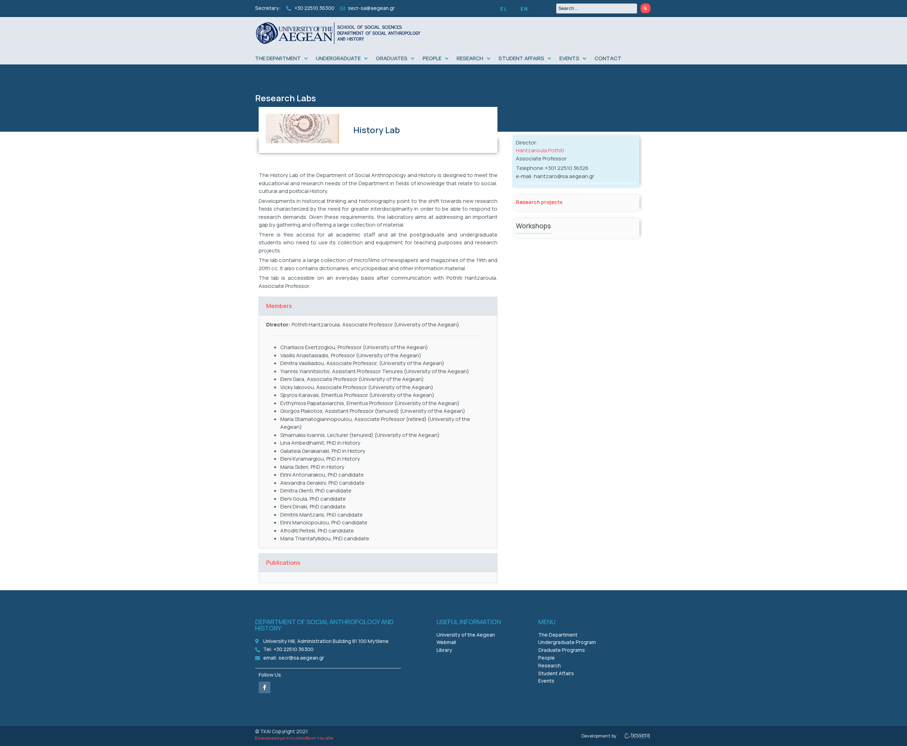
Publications (283, 562)
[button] (282, 58)
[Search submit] (645, 8)
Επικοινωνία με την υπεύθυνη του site (294, 738)
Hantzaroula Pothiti (540, 150)
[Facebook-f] (264, 687)
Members (279, 306)
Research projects (539, 202)
